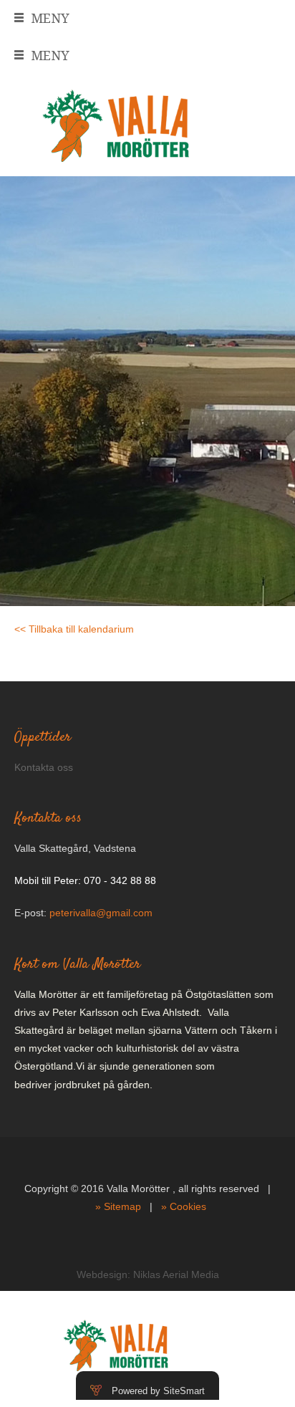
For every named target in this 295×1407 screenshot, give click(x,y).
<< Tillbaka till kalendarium (74, 629)
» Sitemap (118, 1206)
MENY (50, 18)
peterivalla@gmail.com (101, 912)
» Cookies (183, 1206)
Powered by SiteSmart (158, 1391)
